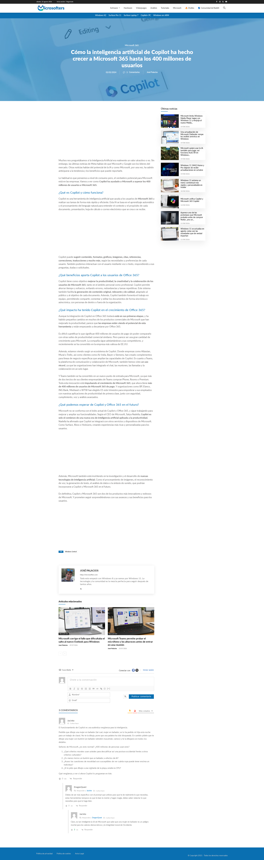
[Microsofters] (57, 8)
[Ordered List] (86, 688)
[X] (223, 1)
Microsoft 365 (132, 45)
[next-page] (64, 653)
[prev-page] (60, 653)
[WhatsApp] (116, 110)
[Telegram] (128, 110)
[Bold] (70, 688)
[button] (224, 8)
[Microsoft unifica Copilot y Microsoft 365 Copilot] (170, 201)
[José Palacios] (69, 579)
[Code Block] (97, 688)
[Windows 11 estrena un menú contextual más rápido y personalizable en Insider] (170, 185)
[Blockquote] (93, 688)
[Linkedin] (122, 110)
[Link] (101, 688)
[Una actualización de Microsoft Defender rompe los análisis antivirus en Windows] (170, 137)
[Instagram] (220, 1)
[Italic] (74, 688)
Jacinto (89, 791)
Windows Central (71, 551)
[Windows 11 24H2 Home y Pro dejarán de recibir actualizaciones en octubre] (170, 169)
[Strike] (82, 688)
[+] (108, 688)
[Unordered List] (90, 688)
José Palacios (152, 72)
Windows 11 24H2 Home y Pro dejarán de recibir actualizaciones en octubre (192, 168)
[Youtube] (226, 1)
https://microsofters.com (89, 575)
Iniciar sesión (148, 670)
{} (105, 688)
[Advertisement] (106, 136)
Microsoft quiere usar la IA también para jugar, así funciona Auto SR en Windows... (192, 151)
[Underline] (78, 688)
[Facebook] (216, 1)
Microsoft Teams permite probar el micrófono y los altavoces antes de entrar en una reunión (130, 641)
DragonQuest (97, 818)
